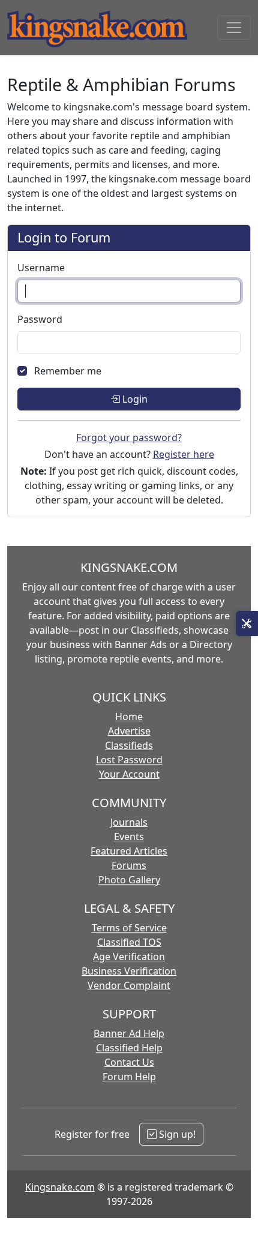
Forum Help (129, 1076)
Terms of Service (129, 927)
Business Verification (129, 971)
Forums (129, 865)
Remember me (67, 370)
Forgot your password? (129, 437)
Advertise (129, 731)
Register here (183, 454)
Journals (129, 822)
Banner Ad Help (129, 1033)
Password (39, 319)
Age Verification (129, 956)
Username (41, 267)
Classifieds (129, 745)
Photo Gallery (129, 879)
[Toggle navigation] (234, 28)
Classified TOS (129, 942)
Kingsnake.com (60, 1187)
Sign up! (176, 1134)
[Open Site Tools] (247, 623)
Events (129, 836)
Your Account (129, 774)
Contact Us (129, 1062)
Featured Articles (129, 851)
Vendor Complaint (129, 985)
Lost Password (129, 759)
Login (134, 399)
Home (129, 716)
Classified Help (129, 1047)
